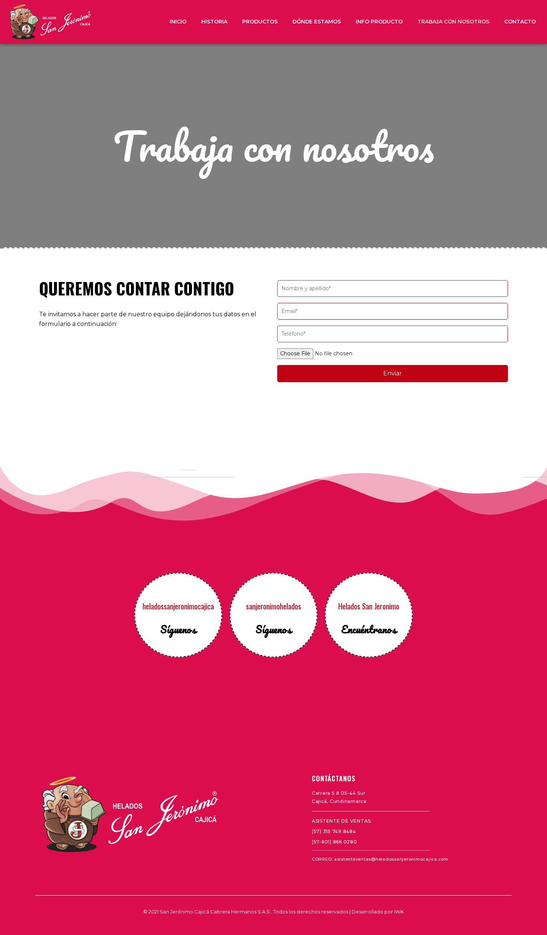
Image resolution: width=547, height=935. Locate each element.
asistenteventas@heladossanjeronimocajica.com (391, 859)
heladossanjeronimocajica (178, 606)
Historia (214, 21)
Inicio (178, 21)
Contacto (520, 21)
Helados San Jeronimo (368, 606)
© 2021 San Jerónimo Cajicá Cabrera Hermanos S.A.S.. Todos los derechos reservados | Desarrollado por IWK (273, 912)
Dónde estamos (316, 21)
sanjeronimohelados (273, 606)
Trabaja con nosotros (453, 21)
